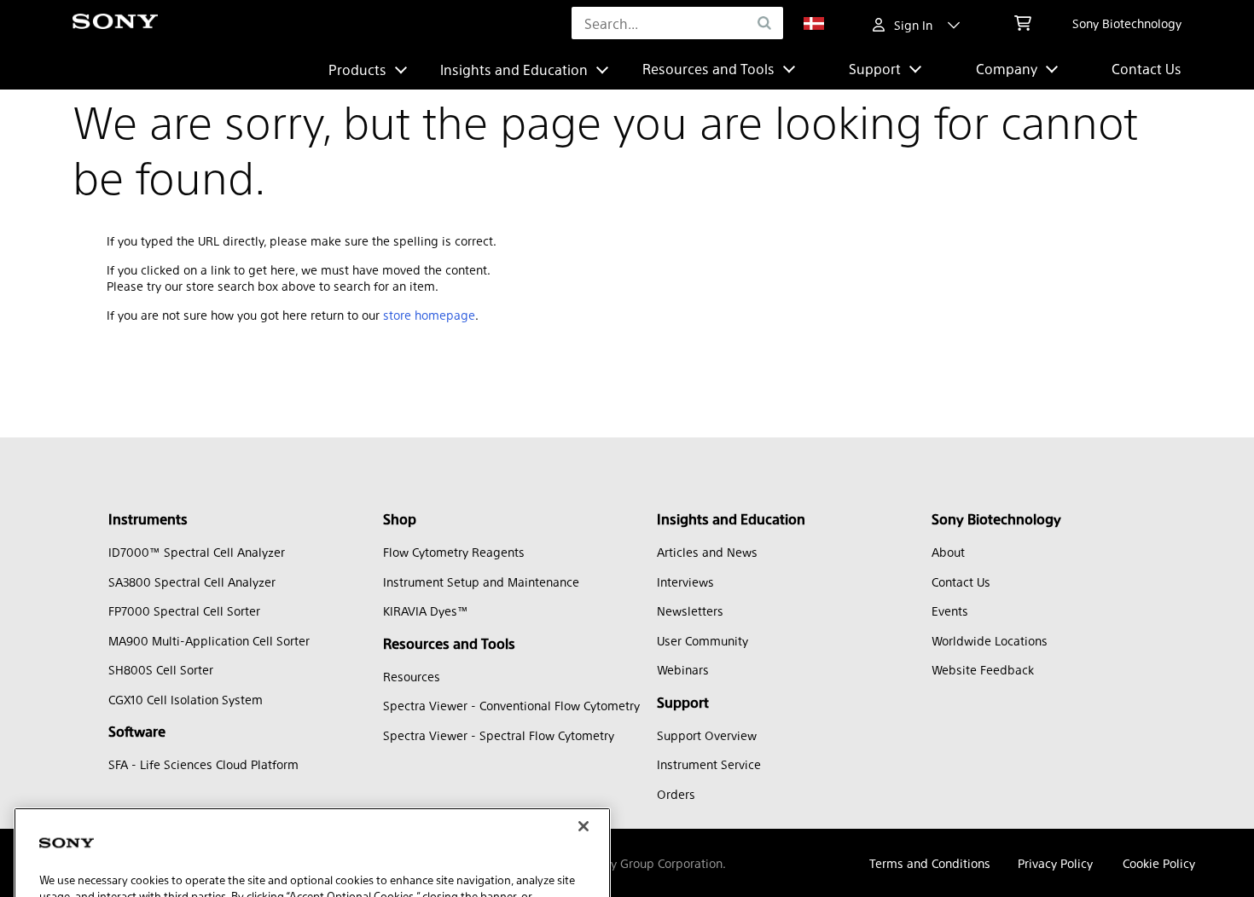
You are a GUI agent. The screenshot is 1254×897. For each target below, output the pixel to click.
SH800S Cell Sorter (160, 669)
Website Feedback (983, 669)
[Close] (583, 774)
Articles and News (707, 551)
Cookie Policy (1159, 863)
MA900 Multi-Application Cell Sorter (209, 640)
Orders (676, 794)
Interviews (685, 581)
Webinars (683, 669)
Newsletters (690, 610)
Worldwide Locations (990, 640)
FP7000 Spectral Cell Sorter (184, 610)
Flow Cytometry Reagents (454, 551)
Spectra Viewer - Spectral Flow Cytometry (498, 735)
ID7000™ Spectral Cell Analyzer (196, 551)
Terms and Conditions (929, 863)
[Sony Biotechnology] (115, 23)
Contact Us (1146, 69)
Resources (411, 676)
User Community (702, 640)
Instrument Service (709, 764)
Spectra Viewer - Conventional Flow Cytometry (511, 705)
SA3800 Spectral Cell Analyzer (192, 581)
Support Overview (707, 735)
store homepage (429, 314)
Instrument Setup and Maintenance (481, 581)
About (948, 551)
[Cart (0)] (1022, 23)
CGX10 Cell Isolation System (185, 699)
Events (950, 610)
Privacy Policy (1055, 863)
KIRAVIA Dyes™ (425, 610)
